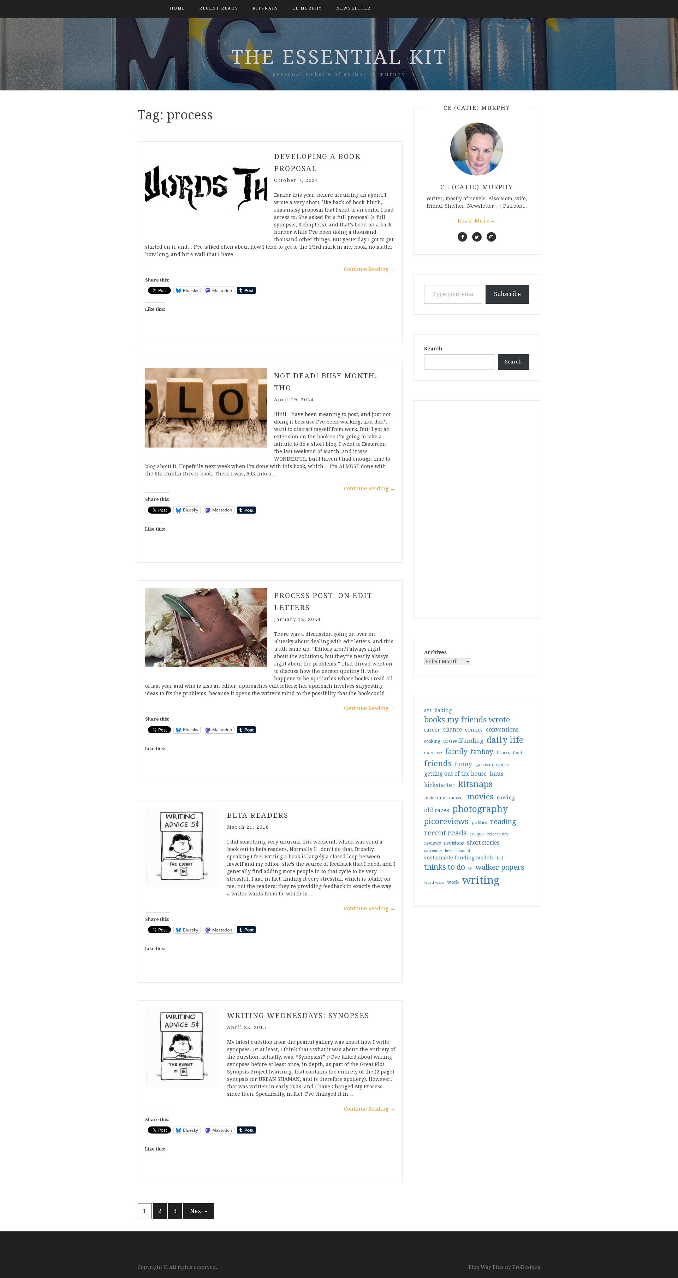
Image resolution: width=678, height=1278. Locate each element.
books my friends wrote (467, 719)
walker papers (499, 867)
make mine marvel (444, 797)
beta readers (258, 815)
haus (496, 773)
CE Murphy (307, 8)
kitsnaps (265, 8)
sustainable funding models (459, 857)
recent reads (445, 833)
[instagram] (491, 237)
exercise (433, 752)
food (517, 753)
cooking (432, 741)
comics (474, 730)
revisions (454, 843)
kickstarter (439, 785)
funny (463, 764)
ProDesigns (526, 1267)
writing (481, 880)
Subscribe (507, 294)
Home (177, 8)
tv (470, 868)
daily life (505, 740)
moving (505, 797)
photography (480, 809)
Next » (198, 1211)
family (456, 751)
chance (452, 730)
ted (500, 858)
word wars (434, 882)
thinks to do (444, 867)
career (432, 730)
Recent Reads (218, 8)
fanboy (482, 752)
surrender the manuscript (447, 850)
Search (433, 348)
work (453, 882)
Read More (477, 221)
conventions (502, 729)
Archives (435, 652)
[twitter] (477, 237)
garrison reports (492, 764)
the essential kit (339, 57)
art (427, 710)
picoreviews (446, 821)
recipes (477, 834)
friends (438, 763)
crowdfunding (463, 740)
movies (480, 796)
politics (479, 822)
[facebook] (462, 237)
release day (498, 834)
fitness (503, 752)
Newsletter (353, 8)
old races (436, 810)
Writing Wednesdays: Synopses (298, 1015)
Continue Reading (369, 269)
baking (443, 710)
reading (503, 821)
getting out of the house (455, 774)
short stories (483, 842)
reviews (432, 843)
